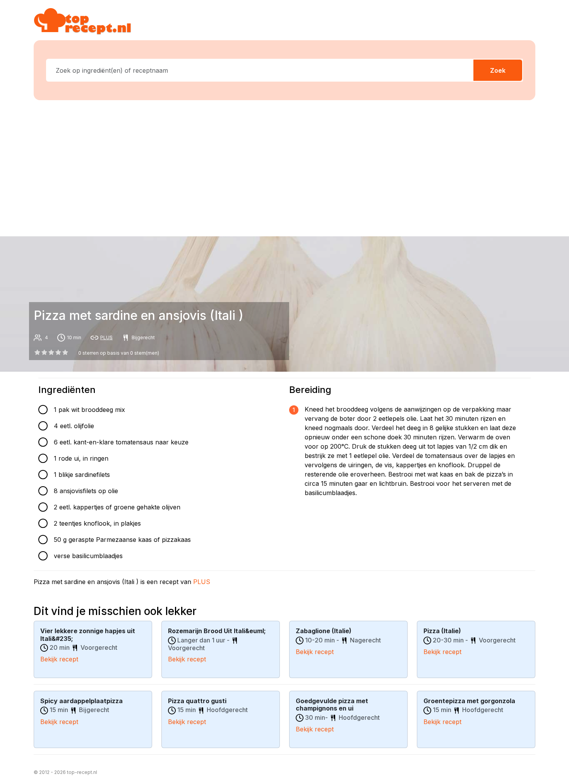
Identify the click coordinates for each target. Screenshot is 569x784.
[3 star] (58, 352)
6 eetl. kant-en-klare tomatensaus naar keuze (121, 442)
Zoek (498, 70)
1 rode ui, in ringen (81, 458)
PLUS (106, 337)
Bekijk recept (59, 659)
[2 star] (51, 352)
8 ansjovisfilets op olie (86, 491)
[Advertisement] (284, 167)
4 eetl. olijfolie (74, 426)
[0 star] (37, 352)
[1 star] (44, 352)
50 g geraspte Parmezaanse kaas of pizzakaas (122, 539)
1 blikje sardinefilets (82, 474)
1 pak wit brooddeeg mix (89, 409)
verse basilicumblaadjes (88, 556)
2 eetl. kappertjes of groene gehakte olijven (117, 507)
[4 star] (65, 352)
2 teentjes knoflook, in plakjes (97, 523)
